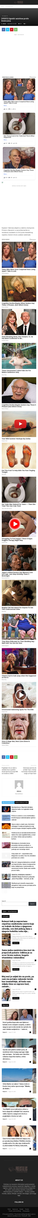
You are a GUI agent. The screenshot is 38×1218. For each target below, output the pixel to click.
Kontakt (21, 1209)
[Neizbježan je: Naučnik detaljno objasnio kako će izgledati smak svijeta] (6, 809)
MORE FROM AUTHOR (21, 802)
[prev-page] (3, 892)
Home (2, 6)
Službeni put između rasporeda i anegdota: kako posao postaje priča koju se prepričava (23, 885)
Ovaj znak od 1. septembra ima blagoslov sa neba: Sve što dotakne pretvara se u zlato (23, 856)
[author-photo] (19, 788)
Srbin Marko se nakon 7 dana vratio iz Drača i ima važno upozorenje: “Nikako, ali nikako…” (16, 1086)
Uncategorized (9, 6)
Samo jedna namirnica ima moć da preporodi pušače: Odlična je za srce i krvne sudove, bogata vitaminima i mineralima (18, 954)
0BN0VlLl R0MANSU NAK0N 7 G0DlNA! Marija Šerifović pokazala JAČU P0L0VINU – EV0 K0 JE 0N (23, 877)
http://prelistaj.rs (19, 793)
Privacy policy (26, 1211)
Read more (15, 943)
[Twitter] (7, 29)
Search (4, 901)
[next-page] (6, 892)
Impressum (15, 1209)
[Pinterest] (11, 29)
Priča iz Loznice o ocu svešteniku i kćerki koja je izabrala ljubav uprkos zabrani (23, 818)
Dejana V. (5, 1032)
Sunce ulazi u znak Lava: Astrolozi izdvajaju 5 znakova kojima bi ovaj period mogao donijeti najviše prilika (23, 826)
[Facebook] (3, 29)
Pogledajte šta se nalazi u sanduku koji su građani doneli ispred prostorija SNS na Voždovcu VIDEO (10, 770)
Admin (4, 23)
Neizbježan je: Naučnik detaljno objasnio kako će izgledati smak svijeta (22, 809)
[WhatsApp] (15, 29)
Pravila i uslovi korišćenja (15, 1211)
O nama (27, 1209)
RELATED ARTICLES (8, 802)
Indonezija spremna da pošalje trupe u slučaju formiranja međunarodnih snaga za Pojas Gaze (28, 770)
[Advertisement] (19, 55)
